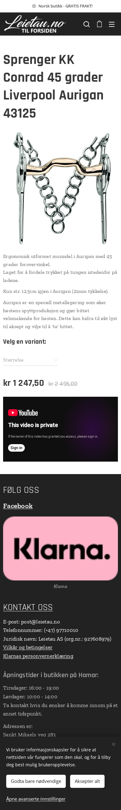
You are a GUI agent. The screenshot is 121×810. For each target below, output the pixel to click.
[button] (86, 24)
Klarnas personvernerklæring (38, 656)
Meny (111, 24)
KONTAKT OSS (28, 607)
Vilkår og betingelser (27, 647)
